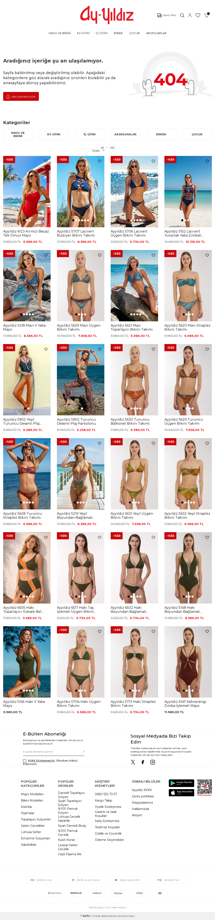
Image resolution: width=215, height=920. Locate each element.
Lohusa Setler (31, 832)
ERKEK (118, 33)
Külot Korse (66, 840)
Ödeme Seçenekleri (109, 840)
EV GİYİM (83, 33)
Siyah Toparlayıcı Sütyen (69, 803)
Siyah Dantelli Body (72, 826)
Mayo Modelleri (32, 794)
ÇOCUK (134, 33)
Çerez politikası (143, 796)
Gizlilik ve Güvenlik (108, 833)
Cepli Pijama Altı (69, 854)
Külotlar (26, 807)
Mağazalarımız (142, 802)
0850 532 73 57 (106, 794)
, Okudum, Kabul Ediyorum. (50, 762)
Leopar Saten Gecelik (68, 847)
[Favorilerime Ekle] (45, 161)
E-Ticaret (95, 915)
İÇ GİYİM (102, 33)
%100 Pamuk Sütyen (68, 811)
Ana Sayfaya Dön (23, 96)
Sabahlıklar (28, 845)
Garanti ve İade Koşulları (106, 814)
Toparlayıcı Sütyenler (36, 819)
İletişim (137, 815)
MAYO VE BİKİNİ (60, 33)
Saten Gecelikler (33, 826)
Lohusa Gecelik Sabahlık (69, 819)
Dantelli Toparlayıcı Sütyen (71, 795)
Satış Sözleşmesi (107, 821)
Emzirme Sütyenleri (35, 838)
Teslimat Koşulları (107, 827)
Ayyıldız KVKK (142, 790)
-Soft (85, 915)
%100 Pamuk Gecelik (68, 833)
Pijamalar (27, 813)
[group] (27, 191)
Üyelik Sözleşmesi (108, 807)
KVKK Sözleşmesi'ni (41, 760)
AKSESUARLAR (156, 33)
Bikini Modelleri (32, 800)
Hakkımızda (140, 809)
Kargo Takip (103, 800)
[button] (24, 220)
